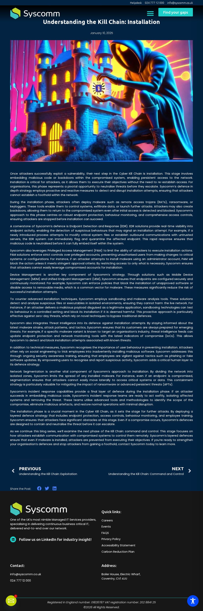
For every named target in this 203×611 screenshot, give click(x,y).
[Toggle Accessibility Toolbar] (193, 601)
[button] (150, 13)
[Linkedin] (13, 539)
